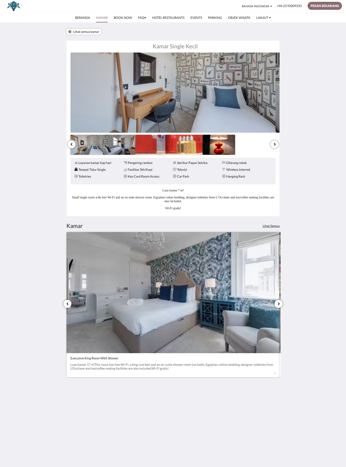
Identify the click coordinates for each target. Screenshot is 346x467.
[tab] (155, 392)
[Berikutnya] (275, 144)
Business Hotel (150, 409)
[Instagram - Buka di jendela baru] (272, 401)
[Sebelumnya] (71, 144)
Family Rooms (150, 412)
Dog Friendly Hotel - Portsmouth (154, 403)
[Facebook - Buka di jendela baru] (260, 401)
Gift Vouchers (149, 416)
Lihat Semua (271, 226)
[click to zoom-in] (173, 93)
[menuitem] (82, 18)
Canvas (258, 429)
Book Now (147, 399)
